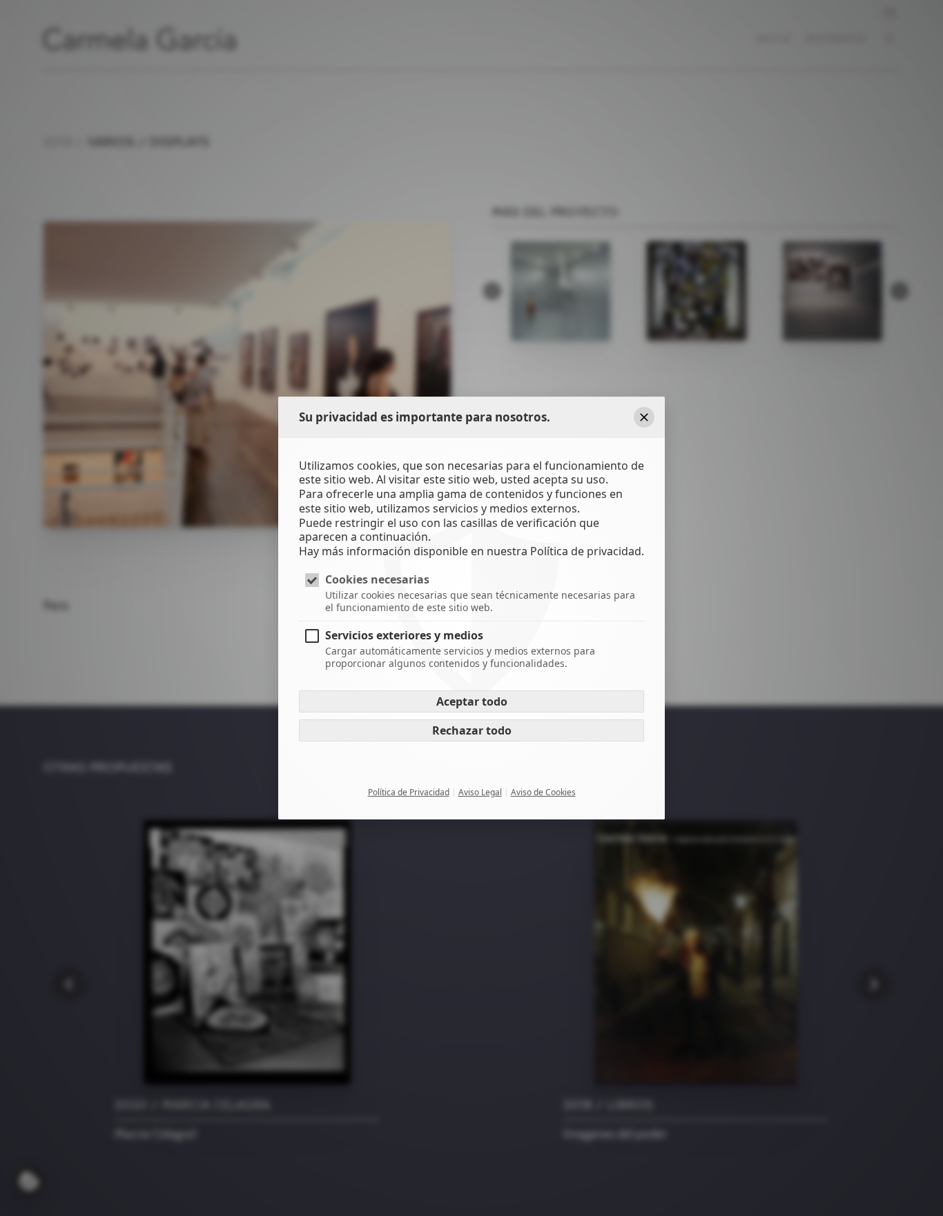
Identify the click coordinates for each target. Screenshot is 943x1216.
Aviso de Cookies (543, 793)
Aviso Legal (480, 793)
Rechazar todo (472, 731)
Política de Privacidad (408, 793)
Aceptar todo (471, 702)
